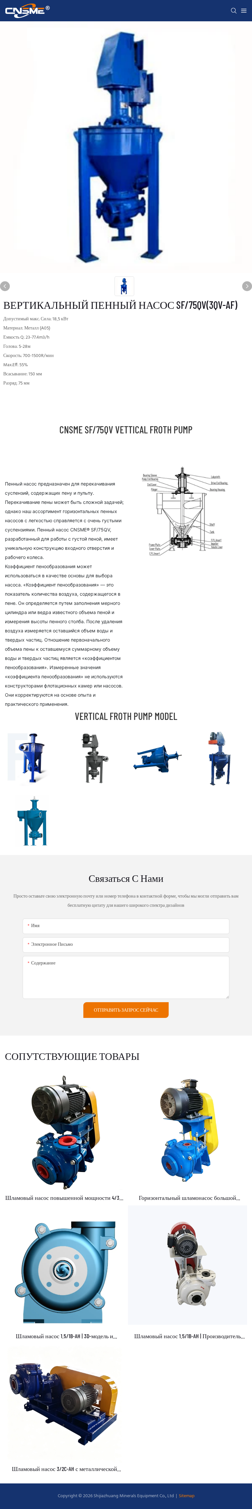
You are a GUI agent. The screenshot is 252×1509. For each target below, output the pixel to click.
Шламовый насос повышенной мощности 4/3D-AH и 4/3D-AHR (64, 1197)
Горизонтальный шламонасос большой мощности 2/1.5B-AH (187, 1197)
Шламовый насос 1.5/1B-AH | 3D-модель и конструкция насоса (64, 1336)
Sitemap (186, 1496)
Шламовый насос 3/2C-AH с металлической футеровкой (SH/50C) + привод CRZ (64, 1469)
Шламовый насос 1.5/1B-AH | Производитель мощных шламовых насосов (187, 1336)
